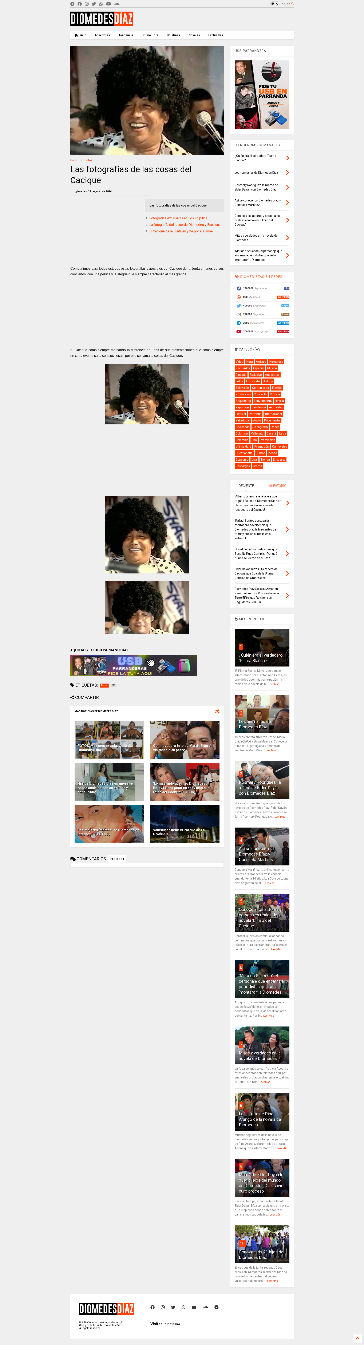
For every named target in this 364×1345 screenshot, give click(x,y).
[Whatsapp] (101, 4)
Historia (268, 381)
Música (272, 368)
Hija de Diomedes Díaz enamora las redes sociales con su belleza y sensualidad (106, 787)
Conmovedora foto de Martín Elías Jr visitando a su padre (182, 748)
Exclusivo (256, 374)
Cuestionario (244, 453)
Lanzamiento (263, 401)
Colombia (242, 440)
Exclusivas (215, 35)
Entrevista (253, 381)
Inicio (82, 35)
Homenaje (276, 361)
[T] (72, 4)
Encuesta (279, 459)
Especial (258, 368)
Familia (277, 387)
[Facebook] (80, 4)
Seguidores (243, 401)
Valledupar (243, 420)
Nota (249, 361)
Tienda (265, 459)
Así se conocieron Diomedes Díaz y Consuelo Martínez (256, 854)
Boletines (173, 35)
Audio (257, 420)
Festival (241, 414)
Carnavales (279, 446)
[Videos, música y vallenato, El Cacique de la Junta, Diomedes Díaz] (101, 24)
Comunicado (260, 387)
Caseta (271, 433)
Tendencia (125, 35)
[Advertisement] (217, 19)
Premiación (267, 440)
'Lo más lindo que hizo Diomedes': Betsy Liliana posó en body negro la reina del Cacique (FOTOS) (181, 787)
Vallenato (257, 433)
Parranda (255, 414)
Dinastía (241, 374)
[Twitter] (94, 4)
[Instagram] (87, 4)
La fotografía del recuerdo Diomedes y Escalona (185, 225)
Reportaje (242, 407)
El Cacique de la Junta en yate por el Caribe (181, 231)
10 (242, 1243)
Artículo (261, 361)
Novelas (194, 35)
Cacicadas (242, 427)
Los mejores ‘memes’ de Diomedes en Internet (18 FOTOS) (108, 832)
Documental (272, 420)
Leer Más (274, 684)
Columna (242, 433)
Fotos (88, 160)
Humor (260, 453)
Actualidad (276, 407)
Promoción (261, 446)
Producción (243, 394)
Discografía (260, 427)
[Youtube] (108, 4)
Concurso (242, 459)
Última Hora (150, 35)
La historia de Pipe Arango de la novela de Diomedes (260, 1119)
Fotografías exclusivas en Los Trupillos (178, 218)
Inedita (272, 453)
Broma (257, 466)
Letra (282, 433)
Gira (254, 440)
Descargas (243, 466)
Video (239, 361)
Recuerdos (243, 368)
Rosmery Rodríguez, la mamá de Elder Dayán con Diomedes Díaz (260, 788)
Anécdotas (102, 35)
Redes (275, 427)
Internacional (273, 414)
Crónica (275, 394)
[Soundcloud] (116, 4)
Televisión (242, 387)
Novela (279, 401)
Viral (254, 459)
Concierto (260, 394)
